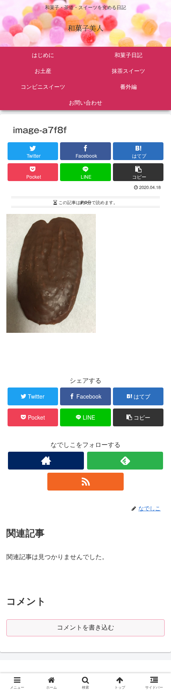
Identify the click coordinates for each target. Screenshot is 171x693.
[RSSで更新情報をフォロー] (85, 482)
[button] (156, 665)
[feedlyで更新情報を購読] (125, 461)
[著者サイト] (46, 461)
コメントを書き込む (85, 627)
